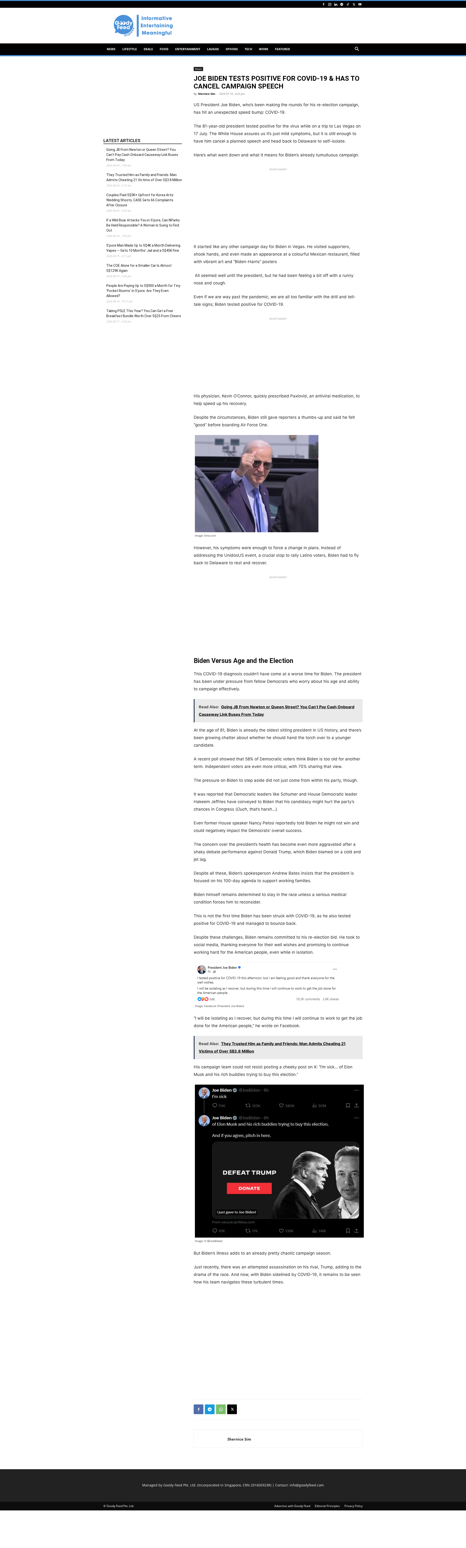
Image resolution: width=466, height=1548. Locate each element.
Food (164, 49)
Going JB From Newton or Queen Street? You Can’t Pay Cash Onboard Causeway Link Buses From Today (142, 155)
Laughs (213, 49)
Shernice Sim (206, 94)
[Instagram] (329, 4)
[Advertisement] (274, 26)
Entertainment (187, 49)
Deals (148, 49)
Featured (282, 49)
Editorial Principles (327, 1506)
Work (263, 49)
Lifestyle (129, 49)
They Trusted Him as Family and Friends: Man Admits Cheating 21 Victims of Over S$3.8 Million (144, 177)
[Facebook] (323, 4)
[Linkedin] (335, 4)
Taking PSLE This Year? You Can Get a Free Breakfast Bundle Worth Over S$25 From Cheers (143, 313)
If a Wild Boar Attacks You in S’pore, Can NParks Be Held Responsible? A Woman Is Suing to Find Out (143, 225)
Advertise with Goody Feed (292, 1506)
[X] (354, 4)
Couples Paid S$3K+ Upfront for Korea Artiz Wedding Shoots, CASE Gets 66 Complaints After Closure (140, 200)
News (111, 49)
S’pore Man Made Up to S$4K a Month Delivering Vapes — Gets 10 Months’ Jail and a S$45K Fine (143, 247)
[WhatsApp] (221, 1409)
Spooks (232, 49)
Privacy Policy (353, 1506)
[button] (357, 49)
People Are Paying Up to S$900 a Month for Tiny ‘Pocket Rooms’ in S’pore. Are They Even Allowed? (143, 291)
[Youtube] (360, 4)
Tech (248, 49)
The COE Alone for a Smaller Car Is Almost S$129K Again (139, 268)
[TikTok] (347, 4)
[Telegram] (341, 4)
